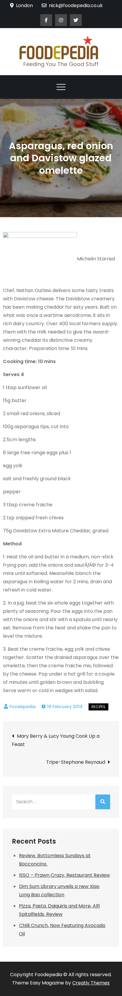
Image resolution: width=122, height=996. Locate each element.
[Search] (102, 801)
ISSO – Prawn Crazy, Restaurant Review (64, 875)
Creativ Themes (91, 982)
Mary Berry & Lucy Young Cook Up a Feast (55, 740)
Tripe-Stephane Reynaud (75, 762)
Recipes (98, 706)
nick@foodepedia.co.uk (76, 5)
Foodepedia (22, 707)
